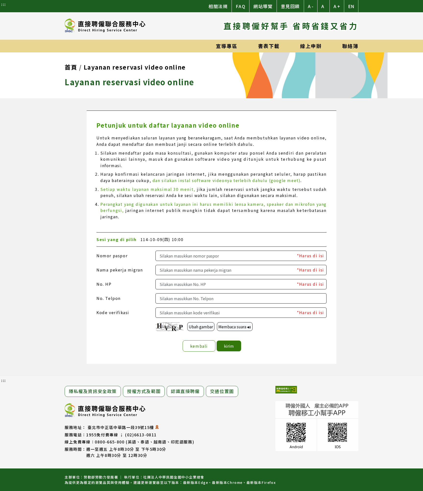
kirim (229, 346)
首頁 (71, 67)
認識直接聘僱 (185, 391)
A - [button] (310, 6)
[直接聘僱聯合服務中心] (105, 26)
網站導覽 (262, 6)
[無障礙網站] (286, 390)
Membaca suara (232, 327)
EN (351, 6)
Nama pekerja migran (119, 270)
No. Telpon (108, 298)
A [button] (322, 6)
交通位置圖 (222, 391)
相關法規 (218, 6)
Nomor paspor (112, 255)
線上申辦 (311, 45)
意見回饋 (290, 6)
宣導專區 (226, 45)
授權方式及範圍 (144, 391)
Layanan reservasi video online (135, 67)
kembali (199, 346)
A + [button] (337, 6)
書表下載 (269, 45)
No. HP (104, 284)
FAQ (240, 6)
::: (3, 4)
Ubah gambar (201, 327)
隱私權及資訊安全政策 (93, 391)
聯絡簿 (350, 45)
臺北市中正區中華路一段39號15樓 (121, 427)
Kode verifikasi (112, 312)
